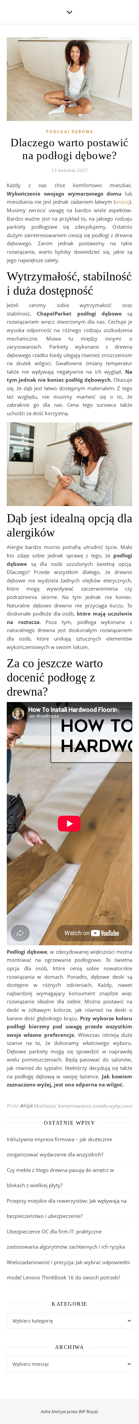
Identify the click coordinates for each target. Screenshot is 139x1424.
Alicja (26, 1105)
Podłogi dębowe (69, 131)
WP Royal (88, 1411)
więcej (122, 201)
